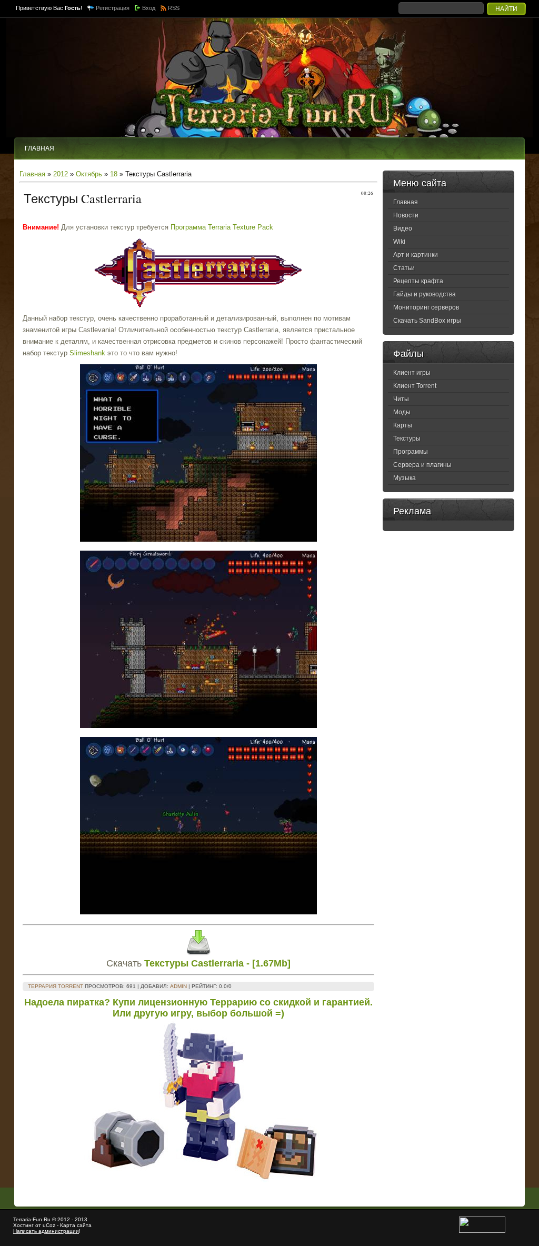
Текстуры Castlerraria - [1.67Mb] (217, 963)
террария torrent (55, 986)
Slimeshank (87, 353)
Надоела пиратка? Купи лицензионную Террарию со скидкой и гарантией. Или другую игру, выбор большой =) (198, 1008)
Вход (148, 8)
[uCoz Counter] (482, 1231)
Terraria (22, 1219)
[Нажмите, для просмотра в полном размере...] (198, 539)
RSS (173, 8)
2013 (81, 1219)
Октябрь (89, 174)
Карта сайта (76, 1225)
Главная (32, 174)
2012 (60, 174)
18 (113, 174)
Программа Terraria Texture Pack (222, 227)
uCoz (49, 1225)
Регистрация (112, 8)
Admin (178, 986)
